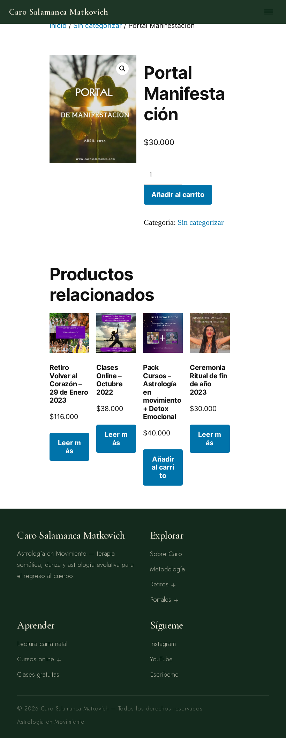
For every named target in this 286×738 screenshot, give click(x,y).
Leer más (69, 447)
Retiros (159, 584)
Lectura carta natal (42, 643)
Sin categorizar (97, 25)
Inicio (58, 25)
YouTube (161, 659)
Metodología (167, 569)
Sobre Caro (166, 553)
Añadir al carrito (177, 194)
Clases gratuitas (38, 674)
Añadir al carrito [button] (163, 467)
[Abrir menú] (269, 12)
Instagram (163, 643)
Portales (160, 599)
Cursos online (35, 659)
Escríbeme (164, 674)
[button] (122, 68)
